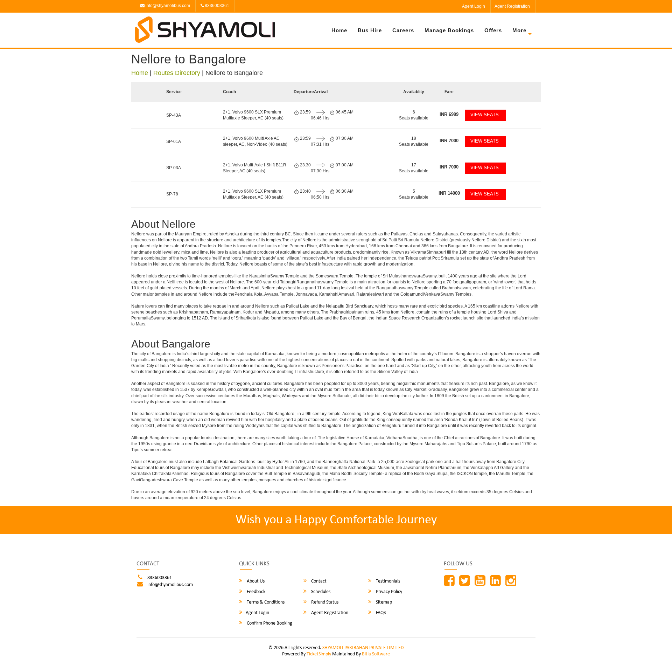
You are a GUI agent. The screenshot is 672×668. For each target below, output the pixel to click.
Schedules (320, 591)
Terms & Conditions (265, 602)
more (519, 30)
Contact (318, 581)
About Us (255, 581)
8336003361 (216, 5)
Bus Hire (370, 30)
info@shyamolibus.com (167, 5)
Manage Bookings (449, 30)
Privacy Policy (388, 591)
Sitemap (383, 602)
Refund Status (324, 602)
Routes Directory (176, 72)
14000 (449, 193)
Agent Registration (512, 6)
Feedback (255, 591)
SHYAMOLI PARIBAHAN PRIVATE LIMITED (363, 647)
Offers (493, 30)
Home (339, 30)
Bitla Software (376, 654)
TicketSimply (319, 654)
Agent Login (473, 6)
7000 (449, 140)
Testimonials (387, 581)
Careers (403, 30)
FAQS (380, 612)
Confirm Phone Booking (269, 623)
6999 (449, 114)
